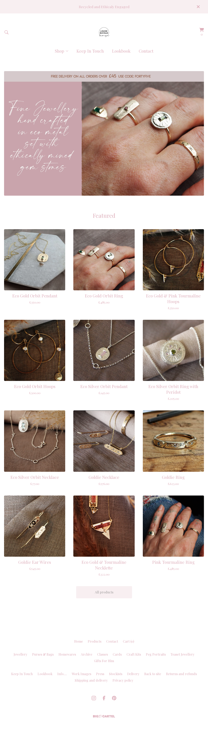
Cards (117, 654)
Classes (102, 654)
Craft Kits (134, 654)
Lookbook (121, 51)
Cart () (128, 641)
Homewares (67, 654)
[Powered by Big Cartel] (104, 716)
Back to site (152, 674)
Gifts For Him (104, 661)
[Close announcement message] (198, 6)
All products (104, 592)
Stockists (115, 674)
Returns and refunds (181, 674)
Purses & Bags (43, 654)
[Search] (6, 32)
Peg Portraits (156, 654)
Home (78, 641)
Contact (146, 51)
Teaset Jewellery (182, 654)
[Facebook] (104, 698)
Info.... (62, 674)
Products (94, 641)
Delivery (133, 674)
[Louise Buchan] (104, 32)
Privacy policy (123, 680)
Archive (86, 654)
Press (100, 674)
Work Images (81, 674)
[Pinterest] (114, 698)
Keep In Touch (90, 51)
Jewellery (20, 654)
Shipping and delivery (91, 680)
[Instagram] (94, 698)
